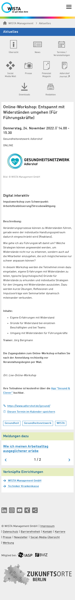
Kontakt (47, 531)
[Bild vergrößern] (37, 161)
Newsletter (21, 537)
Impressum (47, 526)
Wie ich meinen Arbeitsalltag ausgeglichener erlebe (25, 449)
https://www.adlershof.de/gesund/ (28, 406)
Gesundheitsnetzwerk (37, 423)
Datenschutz (10, 531)
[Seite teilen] (35, 510)
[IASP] (25, 555)
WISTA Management (20, 23)
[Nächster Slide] (69, 460)
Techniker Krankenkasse (23, 486)
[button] (4, 510)
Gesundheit (12, 423)
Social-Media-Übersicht (45, 537)
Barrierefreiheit (30, 531)
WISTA (61, 423)
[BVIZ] (41, 555)
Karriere (60, 531)
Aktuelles (45, 23)
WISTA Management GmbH (24, 480)
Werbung (8, 543)
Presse (7, 537)
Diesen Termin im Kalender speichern (31, 412)
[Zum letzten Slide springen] (6, 460)
